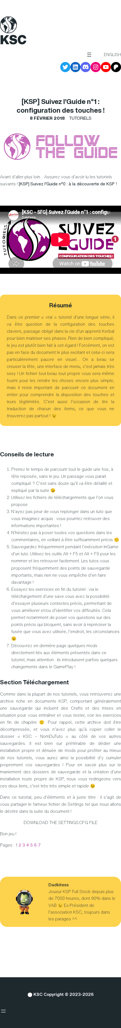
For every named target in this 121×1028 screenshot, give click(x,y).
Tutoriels (80, 118)
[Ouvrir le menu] (89, 54)
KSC (13, 39)
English (112, 54)
